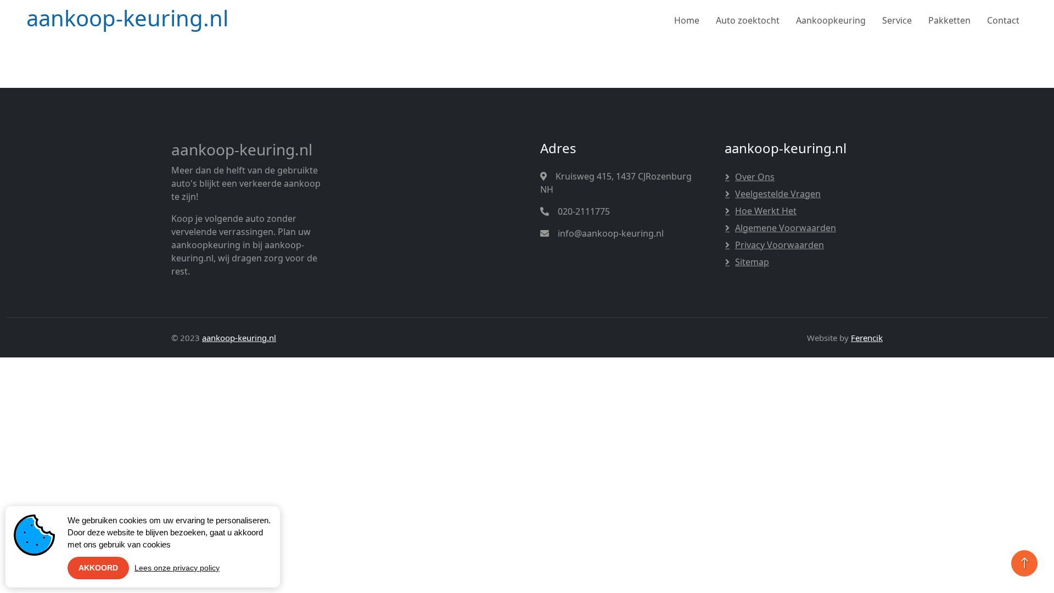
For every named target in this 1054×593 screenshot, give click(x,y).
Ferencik (867, 337)
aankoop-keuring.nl (239, 337)
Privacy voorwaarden (779, 245)
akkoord (98, 567)
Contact (1003, 20)
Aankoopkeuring (831, 20)
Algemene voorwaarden (785, 228)
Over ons (755, 177)
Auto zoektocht (748, 20)
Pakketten (949, 20)
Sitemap (752, 262)
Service (897, 20)
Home (686, 20)
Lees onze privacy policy (177, 567)
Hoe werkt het (766, 211)
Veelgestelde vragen (778, 194)
